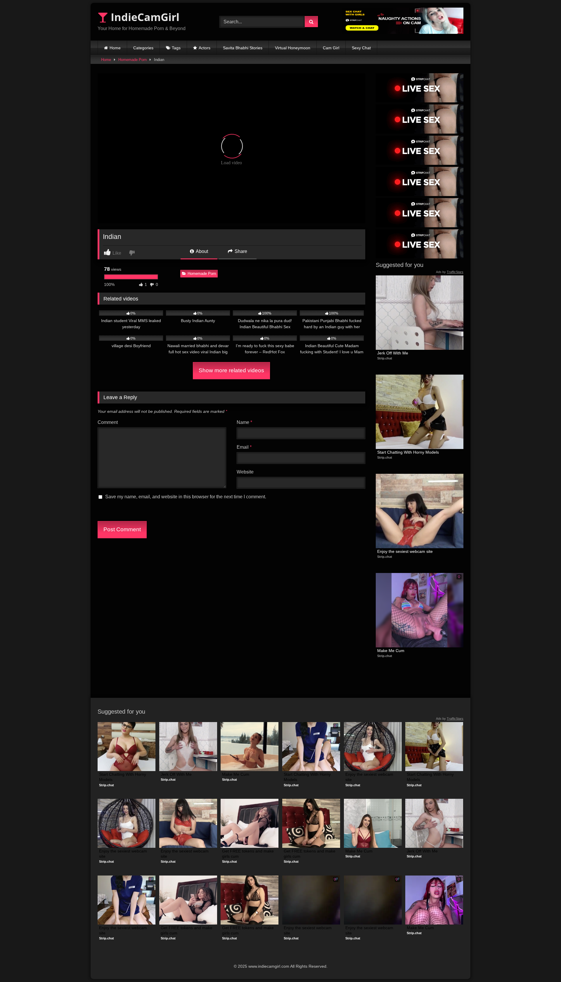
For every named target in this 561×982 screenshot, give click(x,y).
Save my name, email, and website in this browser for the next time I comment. (185, 496)
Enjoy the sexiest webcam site (405, 551)
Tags (176, 48)
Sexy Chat (361, 48)
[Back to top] (542, 964)
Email (244, 447)
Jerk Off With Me (392, 353)
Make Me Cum (390, 650)
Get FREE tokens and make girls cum (248, 854)
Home (115, 48)
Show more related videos (231, 370)
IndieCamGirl (143, 17)
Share (240, 251)
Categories (143, 48)
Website (245, 471)
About (201, 251)
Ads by (449, 272)
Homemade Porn (132, 59)
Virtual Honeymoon (292, 48)
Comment (108, 422)
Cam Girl (331, 48)
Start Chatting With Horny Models (408, 452)
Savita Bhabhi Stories (242, 48)
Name (244, 422)
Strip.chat (384, 358)
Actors (204, 48)
